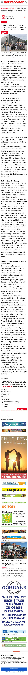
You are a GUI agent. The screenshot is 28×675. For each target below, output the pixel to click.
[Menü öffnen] (2, 2)
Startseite (3, 7)
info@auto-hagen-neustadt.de (11, 401)
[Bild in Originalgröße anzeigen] (14, 42)
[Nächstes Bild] (26, 46)
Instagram (6, 406)
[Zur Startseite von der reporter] (14, 2)
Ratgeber (11, 7)
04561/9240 (7, 398)
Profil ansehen (23, 409)
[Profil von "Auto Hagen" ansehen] (14, 395)
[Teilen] (24, 17)
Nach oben (7, 416)
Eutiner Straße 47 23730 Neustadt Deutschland (5, 394)
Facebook (6, 404)
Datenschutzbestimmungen (20, 654)
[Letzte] (2, 46)
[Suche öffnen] (26, 2)
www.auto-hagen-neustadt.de (11, 403)
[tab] (4, 32)
